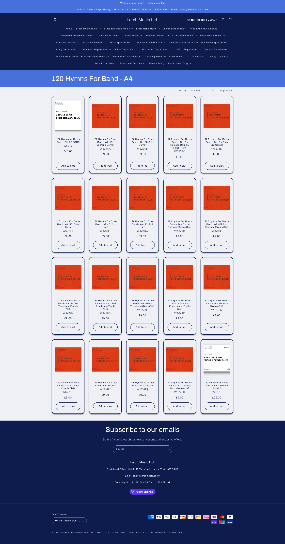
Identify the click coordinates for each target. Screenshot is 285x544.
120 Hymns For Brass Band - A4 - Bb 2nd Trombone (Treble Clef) (105, 304)
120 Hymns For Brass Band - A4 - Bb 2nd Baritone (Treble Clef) (217, 224)
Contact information (156, 532)
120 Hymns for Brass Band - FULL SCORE (68, 140)
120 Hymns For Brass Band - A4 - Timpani (142, 384)
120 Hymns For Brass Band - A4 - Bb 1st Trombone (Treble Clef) (68, 304)
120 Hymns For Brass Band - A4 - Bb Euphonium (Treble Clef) (180, 304)
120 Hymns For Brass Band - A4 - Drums (105, 384)
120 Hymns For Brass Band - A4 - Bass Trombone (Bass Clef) (142, 303)
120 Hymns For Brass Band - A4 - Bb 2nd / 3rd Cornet (217, 142)
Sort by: (183, 90)
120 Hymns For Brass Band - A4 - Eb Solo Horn (68, 224)
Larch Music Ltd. (67, 532)
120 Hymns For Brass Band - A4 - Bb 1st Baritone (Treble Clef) (180, 224)
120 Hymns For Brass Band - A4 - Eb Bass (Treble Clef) (217, 303)
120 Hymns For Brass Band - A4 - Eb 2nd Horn (142, 224)
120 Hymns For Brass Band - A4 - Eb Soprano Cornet (105, 142)
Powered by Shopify (84, 532)
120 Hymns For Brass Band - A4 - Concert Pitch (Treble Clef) (180, 385)
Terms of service (136, 532)
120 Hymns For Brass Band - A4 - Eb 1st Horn (105, 224)
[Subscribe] (168, 449)
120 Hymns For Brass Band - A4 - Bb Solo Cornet (142, 142)
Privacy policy (119, 532)
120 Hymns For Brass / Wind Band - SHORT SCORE (217, 385)
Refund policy (103, 532)
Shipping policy (175, 532)
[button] (55, 19)
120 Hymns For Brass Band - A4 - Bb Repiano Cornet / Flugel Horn (180, 143)
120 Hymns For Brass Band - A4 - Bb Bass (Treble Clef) (68, 385)
